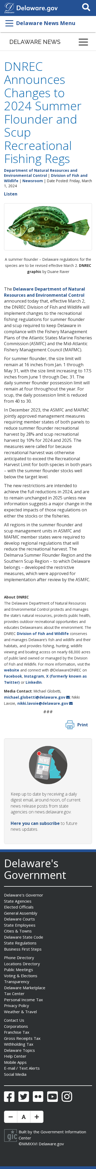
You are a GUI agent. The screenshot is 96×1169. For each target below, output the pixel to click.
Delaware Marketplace (24, 987)
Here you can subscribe (35, 823)
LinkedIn (34, 682)
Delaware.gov (51, 1143)
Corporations (16, 1026)
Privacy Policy (16, 1005)
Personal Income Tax (23, 999)
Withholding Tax (18, 1044)
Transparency (16, 981)
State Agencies (17, 901)
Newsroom (32, 180)
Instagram (34, 676)
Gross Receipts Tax (22, 1038)
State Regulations (20, 943)
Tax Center (14, 993)
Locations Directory (22, 963)
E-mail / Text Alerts (22, 1068)
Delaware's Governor (23, 895)
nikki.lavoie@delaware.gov (42, 703)
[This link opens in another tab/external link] (9, 7)
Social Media (15, 1074)
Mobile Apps (15, 1062)
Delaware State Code (23, 937)
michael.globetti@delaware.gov (34, 697)
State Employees (19, 925)
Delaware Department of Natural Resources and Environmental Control (44, 292)
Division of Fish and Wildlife (43, 633)
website (11, 670)
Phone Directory (19, 957)
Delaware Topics (19, 1050)
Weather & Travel (20, 1011)
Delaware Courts (19, 919)
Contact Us (14, 1020)
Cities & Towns (18, 931)
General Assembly (20, 913)
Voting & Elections (20, 975)
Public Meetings (18, 969)
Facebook (13, 676)
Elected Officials (19, 907)
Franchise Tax (16, 1032)
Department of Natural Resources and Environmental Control (40, 173)
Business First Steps (23, 949)
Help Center (15, 1056)
